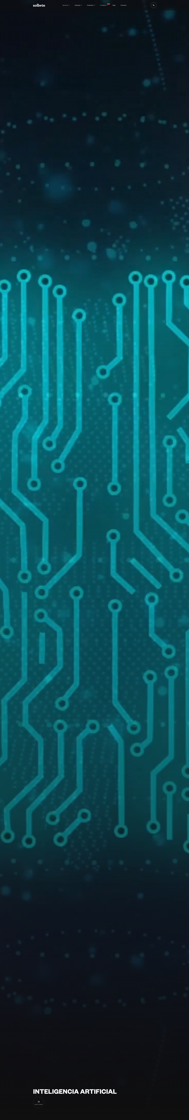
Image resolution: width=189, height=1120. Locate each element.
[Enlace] (153, 5)
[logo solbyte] (39, 5)
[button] (69, 5)
